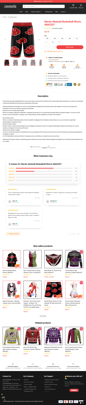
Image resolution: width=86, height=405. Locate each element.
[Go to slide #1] (7, 63)
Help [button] (83, 402)
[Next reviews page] (78, 234)
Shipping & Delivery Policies (52, 379)
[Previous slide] (5, 39)
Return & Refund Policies (51, 384)
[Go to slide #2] (15, 63)
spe (49, 146)
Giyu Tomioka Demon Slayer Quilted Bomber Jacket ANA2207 (73, 349)
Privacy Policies (28, 384)
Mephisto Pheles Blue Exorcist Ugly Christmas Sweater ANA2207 (53, 349)
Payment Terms (49, 382)
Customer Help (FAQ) (50, 389)
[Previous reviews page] (70, 234)
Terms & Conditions (29, 382)
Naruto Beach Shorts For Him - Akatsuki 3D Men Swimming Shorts (53, 303)
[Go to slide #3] (24, 63)
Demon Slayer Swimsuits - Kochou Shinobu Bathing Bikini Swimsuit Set (73, 303)
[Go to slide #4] (33, 63)
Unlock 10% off (3, 397)
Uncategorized (12, 17)
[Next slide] (39, 39)
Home (4, 17)
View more (43, 316)
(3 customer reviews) (57, 28)
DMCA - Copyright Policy (30, 386)
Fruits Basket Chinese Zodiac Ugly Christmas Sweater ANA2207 (11, 349)
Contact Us (47, 386)
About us (26, 379)
